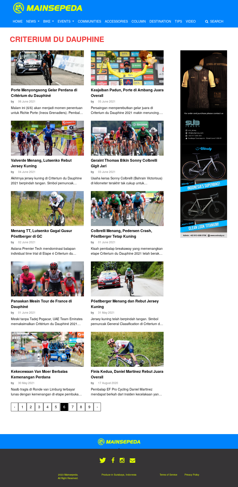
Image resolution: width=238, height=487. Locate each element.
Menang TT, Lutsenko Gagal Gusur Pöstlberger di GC (41, 233)
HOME (18, 21)
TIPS (178, 21)
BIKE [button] (47, 21)
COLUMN (139, 21)
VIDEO (191, 21)
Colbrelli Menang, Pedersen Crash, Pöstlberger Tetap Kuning (121, 233)
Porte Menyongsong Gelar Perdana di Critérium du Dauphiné (44, 92)
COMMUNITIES (89, 21)
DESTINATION (160, 21)
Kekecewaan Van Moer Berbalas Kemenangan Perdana (39, 374)
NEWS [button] (31, 21)
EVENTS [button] (64, 21)
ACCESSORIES (116, 21)
